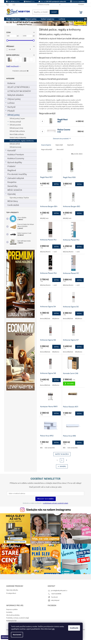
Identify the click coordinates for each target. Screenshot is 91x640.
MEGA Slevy (12, 201)
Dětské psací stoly (16, 128)
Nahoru (63, 466)
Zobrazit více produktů (61, 138)
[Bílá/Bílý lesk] (31, 59)
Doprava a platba (43, 5)
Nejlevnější (59, 145)
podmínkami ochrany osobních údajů (55, 503)
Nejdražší (70, 145)
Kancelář (11, 150)
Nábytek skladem (15, 95)
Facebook (54, 597)
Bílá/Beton (55, 318)
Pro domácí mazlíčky (17, 174)
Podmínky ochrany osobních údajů (17, 618)
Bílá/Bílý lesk (44, 218)
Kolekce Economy (15, 158)
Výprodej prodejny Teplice (19, 197)
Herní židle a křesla (17, 134)
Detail (56, 184)
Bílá (41, 448)
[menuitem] (13, 19)
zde (53, 629)
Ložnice (11, 103)
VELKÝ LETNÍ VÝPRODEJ (18, 87)
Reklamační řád (11, 621)
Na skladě (20, 49)
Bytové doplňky (14, 162)
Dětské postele (15, 125)
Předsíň (11, 110)
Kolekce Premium (15, 154)
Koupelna (11, 182)
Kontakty (9, 612)
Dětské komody (15, 147)
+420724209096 (56, 594)
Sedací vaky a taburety (18, 137)
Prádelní (11, 166)
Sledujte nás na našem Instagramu (48, 509)
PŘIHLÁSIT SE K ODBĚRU (45, 499)
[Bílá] (17, 59)
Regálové (11, 170)
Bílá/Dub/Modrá (45, 252)
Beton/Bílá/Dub (45, 318)
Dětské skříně (15, 144)
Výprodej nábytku (12, 590)
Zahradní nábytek (15, 178)
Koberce (11, 83)
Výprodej (11, 194)
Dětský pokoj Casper (17, 118)
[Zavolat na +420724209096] (9, 5)
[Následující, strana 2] (62, 460)
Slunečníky (12, 186)
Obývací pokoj (13, 99)
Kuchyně (11, 107)
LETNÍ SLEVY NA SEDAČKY (19, 91)
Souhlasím (74, 628)
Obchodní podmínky (13, 615)
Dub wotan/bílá (50, 448)
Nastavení (17, 634)
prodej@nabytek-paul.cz (59, 590)
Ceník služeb (13, 205)
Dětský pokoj (13, 114)
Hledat (54, 12)
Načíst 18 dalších (62, 454)
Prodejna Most (11, 593)
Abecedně (60, 149)
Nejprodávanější (46, 149)
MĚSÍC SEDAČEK (14, 190)
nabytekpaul (55, 600)
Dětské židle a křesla (17, 131)
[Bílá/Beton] (24, 59)
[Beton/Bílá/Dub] (10, 59)
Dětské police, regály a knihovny (22, 141)
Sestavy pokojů (15, 121)
